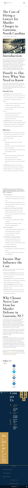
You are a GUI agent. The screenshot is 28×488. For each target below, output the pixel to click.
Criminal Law (13, 36)
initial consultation (11, 351)
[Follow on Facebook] (25, 393)
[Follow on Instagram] (21, 396)
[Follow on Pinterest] (23, 399)
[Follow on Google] (25, 396)
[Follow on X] (21, 393)
